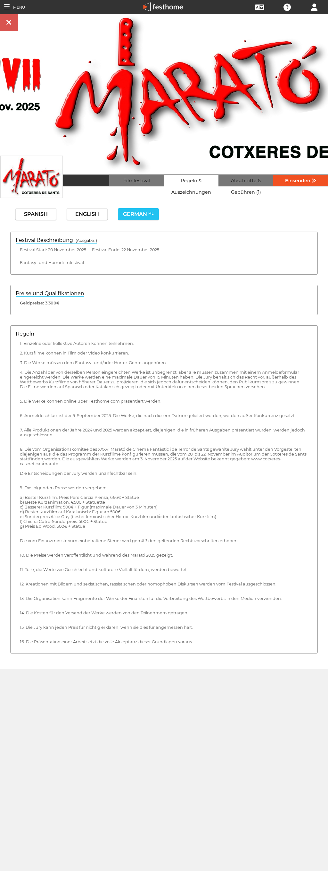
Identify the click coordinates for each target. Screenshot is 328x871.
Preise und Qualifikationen (50, 293)
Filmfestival (136, 181)
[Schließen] (9, 22)
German (138, 214)
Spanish (36, 214)
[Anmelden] (314, 6)
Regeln (25, 334)
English (87, 214)
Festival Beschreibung (56, 240)
